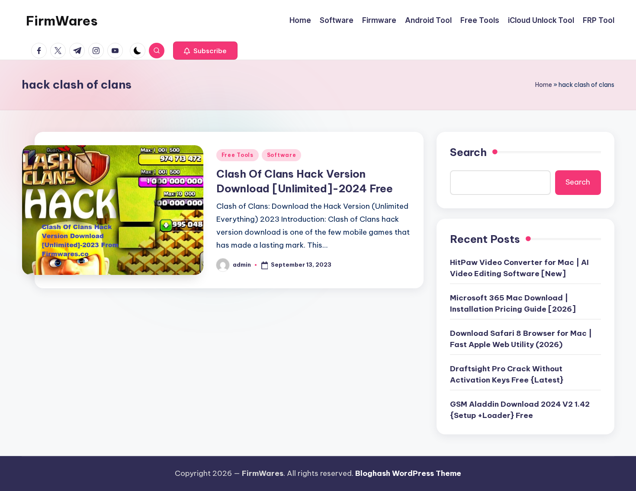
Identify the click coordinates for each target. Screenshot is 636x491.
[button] (205, 50)
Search (468, 152)
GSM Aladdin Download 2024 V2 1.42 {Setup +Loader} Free (520, 409)
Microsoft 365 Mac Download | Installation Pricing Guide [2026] (513, 303)
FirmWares (62, 21)
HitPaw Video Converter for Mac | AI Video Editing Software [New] (519, 268)
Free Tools (238, 155)
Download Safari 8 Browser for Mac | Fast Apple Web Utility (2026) (521, 338)
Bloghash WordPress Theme (408, 473)
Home (543, 85)
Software (281, 155)
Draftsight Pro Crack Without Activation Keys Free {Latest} (506, 374)
